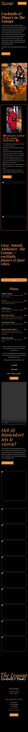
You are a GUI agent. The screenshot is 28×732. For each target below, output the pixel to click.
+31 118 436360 (14, 708)
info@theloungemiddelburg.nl (14, 710)
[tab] (14, 280)
